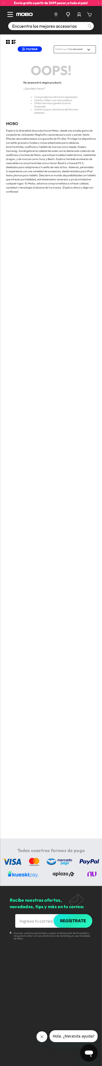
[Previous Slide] (3, 3)
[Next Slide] (98, 3)
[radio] (8, 42)
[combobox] (51, 26)
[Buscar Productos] (89, 26)
